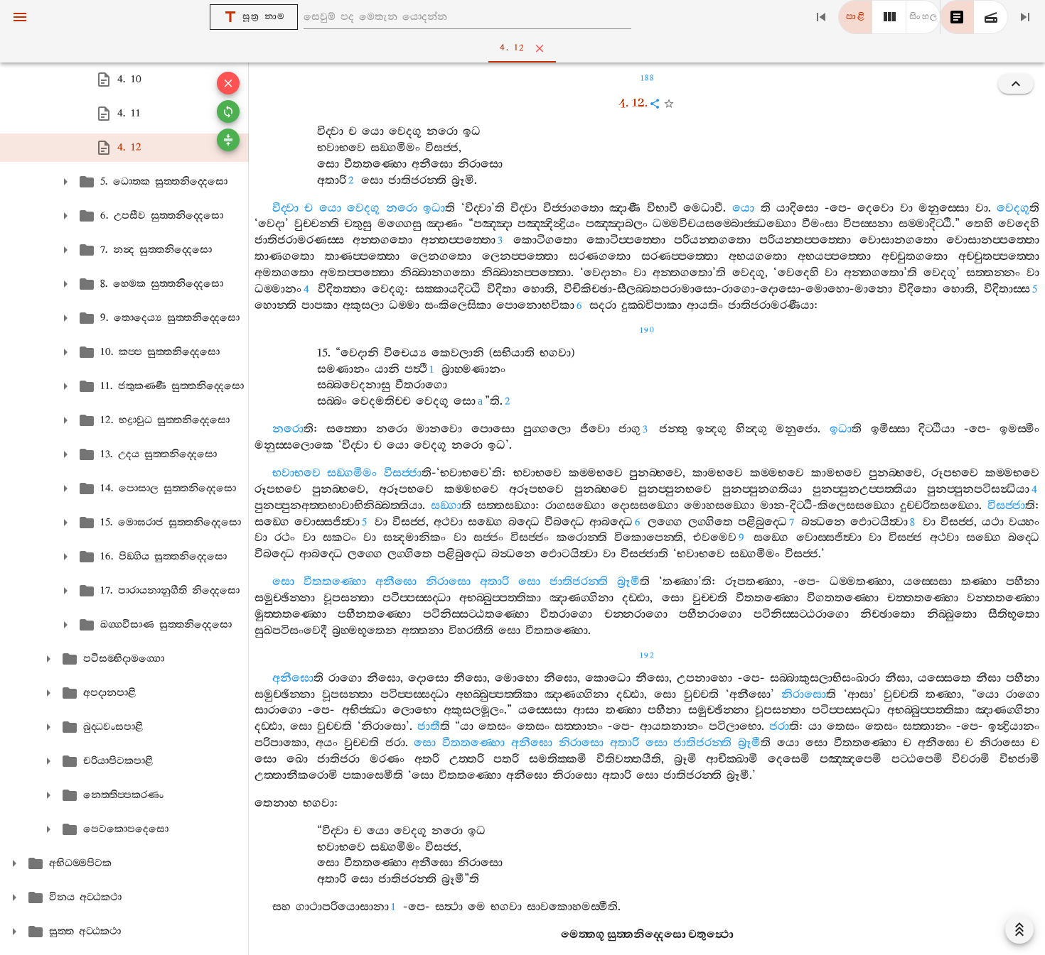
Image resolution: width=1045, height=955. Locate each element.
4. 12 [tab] (512, 48)
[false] (957, 17)
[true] (991, 17)
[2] (889, 17)
